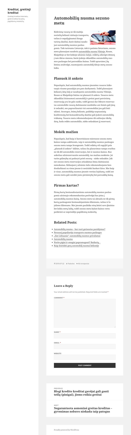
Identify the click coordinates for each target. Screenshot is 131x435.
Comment (59, 298)
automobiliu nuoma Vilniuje (92, 51)
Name (57, 332)
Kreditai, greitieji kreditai (19, 10)
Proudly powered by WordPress (66, 430)
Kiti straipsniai (83, 263)
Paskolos (71, 263)
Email (57, 343)
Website (57, 353)
